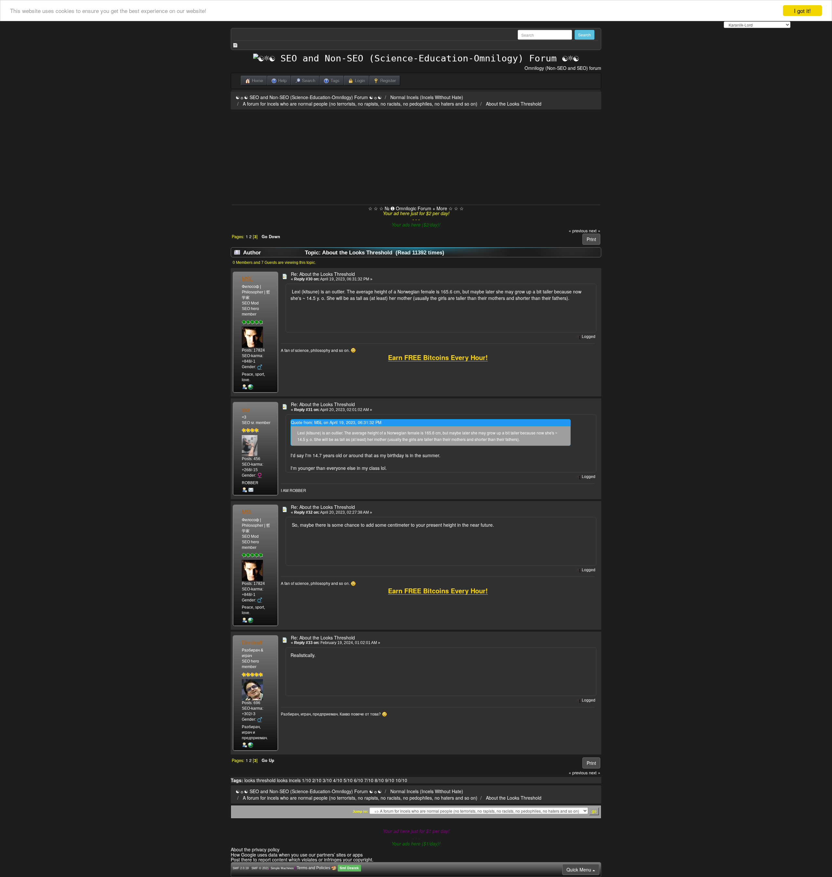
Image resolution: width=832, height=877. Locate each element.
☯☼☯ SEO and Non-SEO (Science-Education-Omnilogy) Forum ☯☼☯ (309, 97)
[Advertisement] (416, 155)
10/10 (401, 780)
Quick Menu (579, 869)
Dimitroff (252, 642)
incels (295, 780)
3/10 (327, 780)
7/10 (368, 780)
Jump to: (360, 811)
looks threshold (260, 780)
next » (594, 231)
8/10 (379, 780)
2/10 (316, 780)
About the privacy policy (255, 849)
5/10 (348, 780)
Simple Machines (282, 868)
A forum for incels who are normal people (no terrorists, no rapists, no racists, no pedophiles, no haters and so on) (360, 103)
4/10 (337, 780)
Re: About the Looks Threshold (323, 274)
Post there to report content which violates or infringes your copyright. (302, 859)
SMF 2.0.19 (241, 868)
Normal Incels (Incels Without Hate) (426, 97)
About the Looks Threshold (513, 103)
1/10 (306, 780)
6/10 (358, 780)
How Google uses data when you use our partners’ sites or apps (297, 854)
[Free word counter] (250, 387)
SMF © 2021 (260, 868)
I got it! (802, 10)
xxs (246, 409)
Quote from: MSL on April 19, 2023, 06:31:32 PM (336, 422)
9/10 (389, 780)
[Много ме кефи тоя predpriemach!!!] (250, 745)
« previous (578, 231)
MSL (247, 279)
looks (282, 780)
